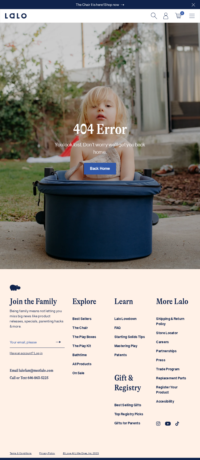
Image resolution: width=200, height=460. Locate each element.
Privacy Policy (47, 453)
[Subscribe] (58, 342)
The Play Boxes (84, 336)
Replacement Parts (171, 378)
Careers (162, 342)
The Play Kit (81, 345)
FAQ (117, 327)
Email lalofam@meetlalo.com (31, 370)
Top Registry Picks (128, 414)
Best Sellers (81, 318)
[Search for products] (153, 16)
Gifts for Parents (127, 423)
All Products (81, 363)
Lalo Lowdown (125, 318)
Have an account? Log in (26, 353)
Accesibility (165, 401)
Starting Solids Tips (129, 336)
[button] (193, 4)
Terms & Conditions (20, 453)
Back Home (100, 168)
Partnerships (166, 351)
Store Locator (167, 332)
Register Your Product (167, 389)
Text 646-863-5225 (34, 378)
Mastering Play (125, 345)
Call (13, 378)
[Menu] (192, 16)
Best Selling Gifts (127, 405)
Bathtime (79, 354)
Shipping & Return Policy (170, 321)
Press (160, 360)
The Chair (80, 327)
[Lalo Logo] (16, 16)
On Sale (78, 373)
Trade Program (168, 369)
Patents (120, 354)
